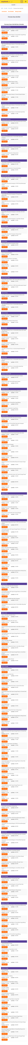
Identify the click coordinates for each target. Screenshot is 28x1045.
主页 (2, 8)
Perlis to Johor (4, 848)
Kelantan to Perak (4, 941)
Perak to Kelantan (4, 250)
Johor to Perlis (4, 357)
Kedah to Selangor (4, 666)
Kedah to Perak (4, 583)
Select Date (4, 32)
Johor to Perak (4, 302)
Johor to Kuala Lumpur (5, 277)
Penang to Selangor (5, 145)
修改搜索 (13, 4)
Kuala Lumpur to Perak (5, 42)
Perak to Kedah (4, 241)
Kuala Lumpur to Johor (5, 52)
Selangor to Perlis (4, 493)
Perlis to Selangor (4, 876)
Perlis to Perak (4, 832)
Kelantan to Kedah (4, 968)
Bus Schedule (11, 11)
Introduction (4, 11)
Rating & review (18, 11)
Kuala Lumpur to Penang (5, 26)
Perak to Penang (4, 192)
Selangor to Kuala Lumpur (6, 373)
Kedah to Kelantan (4, 728)
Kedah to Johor (4, 612)
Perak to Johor (4, 209)
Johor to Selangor (4, 312)
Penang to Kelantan (5, 160)
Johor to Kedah (4, 328)
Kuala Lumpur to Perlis (5, 102)
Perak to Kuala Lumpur (5, 175)
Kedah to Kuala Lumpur (5, 520)
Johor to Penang (4, 292)
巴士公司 (10, 8)
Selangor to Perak (4, 415)
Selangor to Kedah (4, 430)
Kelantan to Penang (5, 903)
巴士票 (5, 8)
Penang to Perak (4, 134)
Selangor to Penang (5, 388)
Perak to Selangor (4, 226)
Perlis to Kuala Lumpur (5, 804)
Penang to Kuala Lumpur (5, 119)
